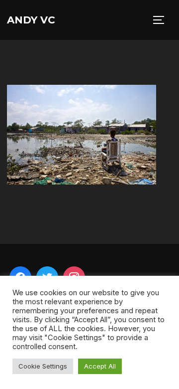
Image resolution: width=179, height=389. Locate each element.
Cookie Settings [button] (42, 366)
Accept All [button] (100, 366)
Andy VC (31, 20)
